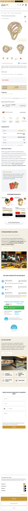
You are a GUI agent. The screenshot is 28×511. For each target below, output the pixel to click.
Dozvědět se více (7, 248)
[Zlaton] (4, 5)
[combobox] (14, 8)
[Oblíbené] (18, 5)
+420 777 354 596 (15, 98)
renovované (20, 130)
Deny (14, 508)
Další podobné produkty (14, 222)
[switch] (24, 486)
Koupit (9, 214)
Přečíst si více (4, 71)
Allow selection (14, 503)
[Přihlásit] (20, 5)
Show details (22, 494)
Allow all (14, 498)
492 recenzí (24, 63)
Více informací (23, 112)
